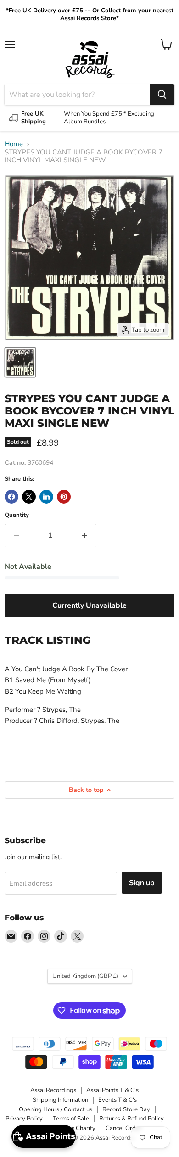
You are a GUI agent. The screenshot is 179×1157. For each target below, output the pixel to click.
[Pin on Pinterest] (64, 497)
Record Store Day (126, 1109)
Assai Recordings (53, 1090)
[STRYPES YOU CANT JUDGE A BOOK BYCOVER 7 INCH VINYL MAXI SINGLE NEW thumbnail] (20, 362)
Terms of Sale (71, 1119)
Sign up (142, 883)
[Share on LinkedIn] (46, 497)
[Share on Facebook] (11, 497)
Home (14, 144)
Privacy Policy (24, 1119)
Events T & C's (117, 1100)
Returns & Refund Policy (131, 1119)
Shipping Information (60, 1100)
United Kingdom (85, 976)
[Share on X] (29, 497)
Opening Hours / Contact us (55, 1109)
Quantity (17, 515)
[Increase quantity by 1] (84, 535)
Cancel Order (123, 1128)
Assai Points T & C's (112, 1090)
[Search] (162, 94)
